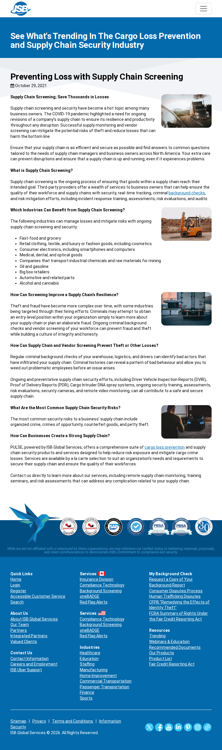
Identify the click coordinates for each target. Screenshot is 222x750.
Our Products (161, 653)
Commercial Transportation (106, 681)
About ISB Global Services (34, 619)
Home (15, 579)
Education (89, 658)
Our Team (19, 624)
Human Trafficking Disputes (175, 596)
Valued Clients (23, 641)
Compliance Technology (102, 585)
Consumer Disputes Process (176, 591)
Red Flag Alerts (94, 602)
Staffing (87, 664)
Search (17, 602)
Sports (86, 698)
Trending (157, 636)
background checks (187, 193)
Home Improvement (98, 675)
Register (18, 591)
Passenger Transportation (104, 687)
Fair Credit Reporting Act (172, 664)
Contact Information (29, 658)
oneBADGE (89, 596)
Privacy (39, 721)
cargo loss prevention (165, 447)
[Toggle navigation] (203, 8)
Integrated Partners (28, 636)
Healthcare (90, 653)
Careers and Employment (34, 664)
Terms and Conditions (72, 721)
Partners (18, 630)
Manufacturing (94, 670)
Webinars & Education (169, 641)
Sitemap (18, 721)
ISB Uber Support (26, 670)
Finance (87, 692)
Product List (160, 658)
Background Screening (101, 591)
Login (15, 585)
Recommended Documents (175, 647)
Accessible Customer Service (37, 596)
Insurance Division (96, 579)
